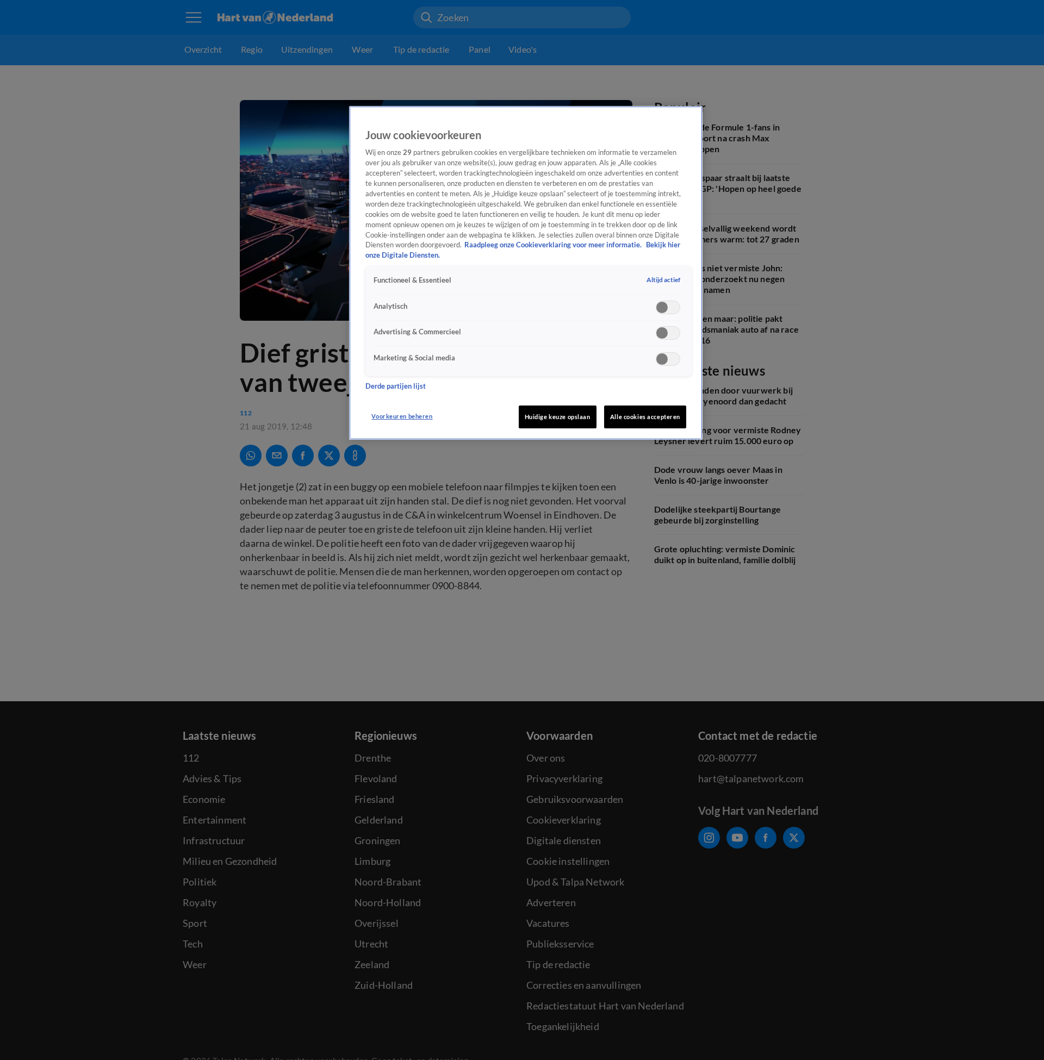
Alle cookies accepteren (645, 416)
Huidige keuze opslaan (558, 416)
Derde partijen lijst (395, 386)
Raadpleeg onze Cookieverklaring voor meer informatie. (553, 245)
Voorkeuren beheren (401, 416)
